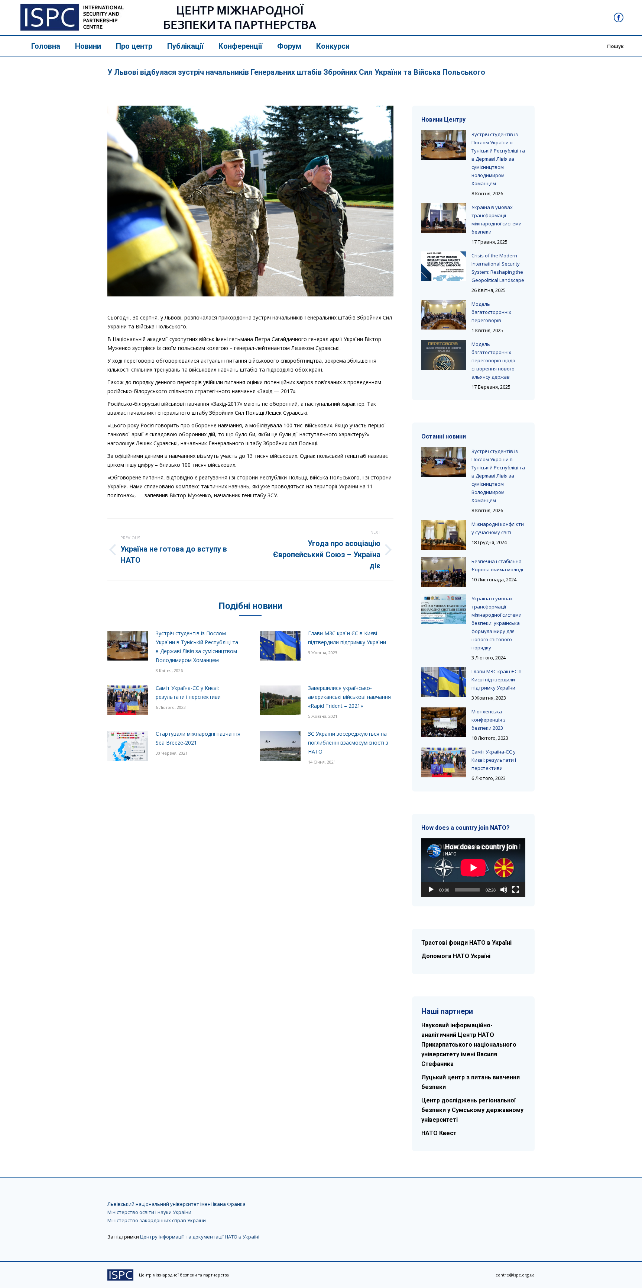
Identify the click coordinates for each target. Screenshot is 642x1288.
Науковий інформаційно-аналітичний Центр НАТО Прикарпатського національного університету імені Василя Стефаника (468, 1044)
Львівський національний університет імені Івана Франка (176, 1204)
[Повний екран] (515, 889)
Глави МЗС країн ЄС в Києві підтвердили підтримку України (347, 638)
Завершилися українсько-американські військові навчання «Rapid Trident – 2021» (349, 696)
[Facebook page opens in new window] (618, 17)
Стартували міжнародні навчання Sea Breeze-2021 (198, 738)
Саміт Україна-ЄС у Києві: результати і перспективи (188, 692)
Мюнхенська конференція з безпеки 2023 (488, 719)
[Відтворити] (431, 889)
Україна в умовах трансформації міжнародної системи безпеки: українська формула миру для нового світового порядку (496, 623)
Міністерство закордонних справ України (156, 1220)
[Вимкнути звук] (504, 889)
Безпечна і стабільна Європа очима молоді (497, 565)
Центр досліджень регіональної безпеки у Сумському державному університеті (472, 1110)
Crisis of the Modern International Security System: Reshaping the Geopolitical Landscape (497, 267)
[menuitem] (45, 46)
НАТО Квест (439, 1133)
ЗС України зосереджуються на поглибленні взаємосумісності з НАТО (348, 742)
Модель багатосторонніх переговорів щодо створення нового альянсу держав (493, 360)
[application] (473, 867)
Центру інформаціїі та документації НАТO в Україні (199, 1236)
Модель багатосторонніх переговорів (491, 312)
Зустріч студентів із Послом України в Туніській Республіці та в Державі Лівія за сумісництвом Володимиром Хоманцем (197, 647)
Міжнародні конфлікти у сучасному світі (497, 528)
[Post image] (127, 646)
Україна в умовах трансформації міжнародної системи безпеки (496, 219)
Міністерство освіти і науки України (149, 1212)
